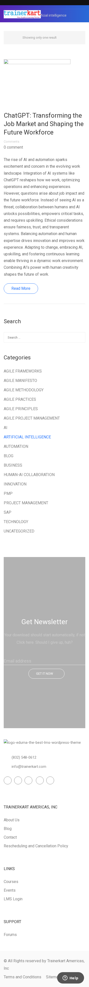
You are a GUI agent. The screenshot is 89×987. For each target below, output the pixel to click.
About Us (12, 820)
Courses (11, 881)
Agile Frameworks (23, 371)
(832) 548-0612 (24, 757)
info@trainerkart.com (29, 766)
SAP (7, 512)
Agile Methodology (24, 390)
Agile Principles (21, 408)
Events (10, 890)
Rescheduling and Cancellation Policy (36, 846)
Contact (10, 837)
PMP (8, 493)
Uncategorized (19, 531)
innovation (15, 484)
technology (16, 521)
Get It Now (44, 673)
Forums (10, 934)
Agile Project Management (32, 418)
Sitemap (53, 977)
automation (16, 446)
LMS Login (13, 899)
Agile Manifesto (20, 380)
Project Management (26, 503)
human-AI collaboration (29, 474)
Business (13, 465)
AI (5, 427)
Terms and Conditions (22, 977)
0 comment (13, 147)
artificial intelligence (27, 437)
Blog (8, 455)
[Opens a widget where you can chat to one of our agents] (70, 978)
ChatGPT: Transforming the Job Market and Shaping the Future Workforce (44, 124)
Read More (20, 288)
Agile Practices (20, 399)
